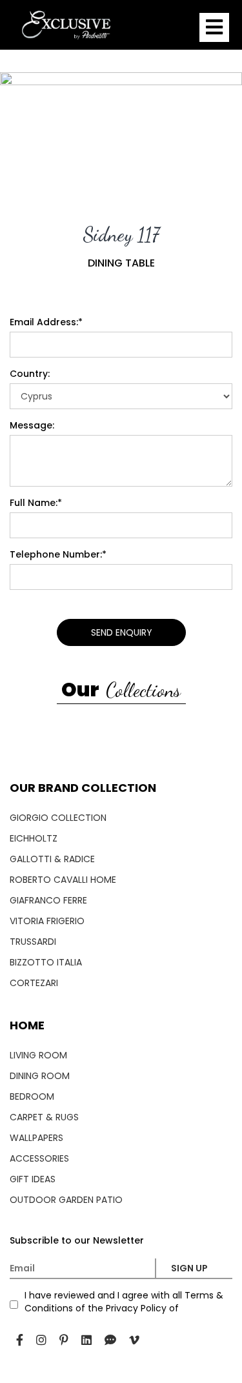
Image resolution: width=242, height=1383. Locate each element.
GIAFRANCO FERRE (48, 900)
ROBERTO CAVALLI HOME (63, 879)
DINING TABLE (121, 263)
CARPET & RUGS (44, 1117)
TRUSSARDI (33, 941)
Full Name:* (36, 502)
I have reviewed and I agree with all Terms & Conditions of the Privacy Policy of (124, 1302)
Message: (32, 425)
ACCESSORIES (39, 1158)
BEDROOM (32, 1096)
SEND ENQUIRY (121, 632)
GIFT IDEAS (32, 1179)
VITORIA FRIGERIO (47, 920)
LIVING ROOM (38, 1055)
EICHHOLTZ (33, 838)
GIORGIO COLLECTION (58, 817)
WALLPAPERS (36, 1137)
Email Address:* (46, 322)
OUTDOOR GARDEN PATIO (66, 1199)
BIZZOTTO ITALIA (46, 962)
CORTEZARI (34, 982)
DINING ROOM (40, 1075)
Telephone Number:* (58, 554)
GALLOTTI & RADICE (52, 859)
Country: (30, 373)
